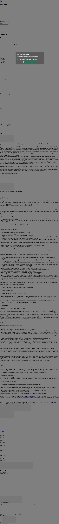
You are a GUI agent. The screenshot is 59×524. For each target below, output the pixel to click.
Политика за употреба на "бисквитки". (33, 59)
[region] (30, 58)
